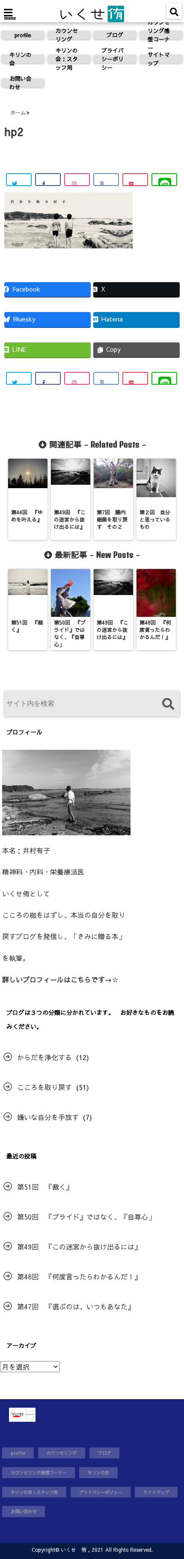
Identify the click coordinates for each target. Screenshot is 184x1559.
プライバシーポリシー (112, 59)
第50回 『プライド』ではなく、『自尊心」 (86, 1216)
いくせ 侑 (73, 1549)
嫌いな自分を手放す (48, 1117)
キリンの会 (20, 59)
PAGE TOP (170, 1504)
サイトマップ (159, 59)
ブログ (115, 35)
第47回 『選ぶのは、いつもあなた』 (75, 1306)
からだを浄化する (44, 1057)
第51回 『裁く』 (45, 1186)
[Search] (168, 704)
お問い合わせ (20, 83)
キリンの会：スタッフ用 (67, 59)
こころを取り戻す (44, 1087)
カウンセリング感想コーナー (159, 35)
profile (23, 35)
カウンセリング (67, 35)
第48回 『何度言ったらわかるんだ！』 (79, 1276)
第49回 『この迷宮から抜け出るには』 (79, 1246)
